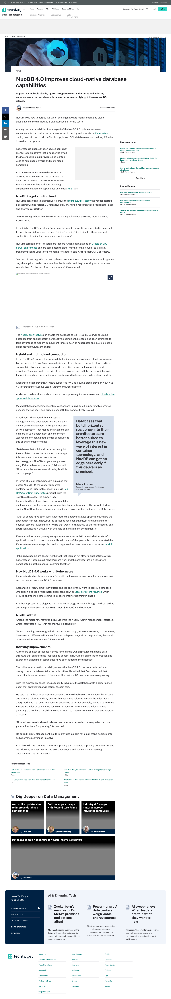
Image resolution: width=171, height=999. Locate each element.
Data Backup (56, 15)
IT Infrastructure (61, 2)
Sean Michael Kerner (33, 108)
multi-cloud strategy (79, 200)
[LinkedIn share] (5, 123)
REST (70, 188)
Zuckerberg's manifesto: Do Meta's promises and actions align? (66, 914)
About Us (42, 954)
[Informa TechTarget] (5, 2)
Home (7, 36)
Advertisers (43, 976)
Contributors (77, 954)
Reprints (75, 960)
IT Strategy (73, 2)
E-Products (76, 976)
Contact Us (42, 970)
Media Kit (42, 986)
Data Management (72, 16)
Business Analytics (38, 15)
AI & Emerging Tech (17, 2)
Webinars (55, 9)
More (78, 9)
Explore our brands (158, 2)
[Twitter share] (5, 117)
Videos (107, 986)
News (32, 9)
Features (40, 9)
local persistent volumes (88, 591)
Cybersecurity (32, 2)
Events (74, 981)
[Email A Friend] (5, 137)
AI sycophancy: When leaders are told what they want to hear (143, 914)
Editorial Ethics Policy (47, 960)
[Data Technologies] (13, 6)
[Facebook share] (5, 110)
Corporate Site (44, 992)
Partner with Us (44, 981)
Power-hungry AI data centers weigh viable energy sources (105, 912)
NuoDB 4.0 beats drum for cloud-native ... (136, 192)
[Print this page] (5, 130)
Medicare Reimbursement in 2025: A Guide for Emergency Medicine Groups (138, 159)
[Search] (147, 9)
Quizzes (108, 970)
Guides (107, 954)
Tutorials (108, 981)
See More (140, 178)
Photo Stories (110, 965)
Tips (47, 9)
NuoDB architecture (32, 334)
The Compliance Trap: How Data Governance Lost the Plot (33, 780)
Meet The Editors (45, 965)
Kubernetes (101, 133)
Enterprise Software (46, 2)
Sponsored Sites (68, 9)
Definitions (76, 970)
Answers (75, 965)
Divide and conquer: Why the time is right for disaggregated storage (138, 149)
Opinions (108, 960)
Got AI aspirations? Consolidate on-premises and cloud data (139, 169)
